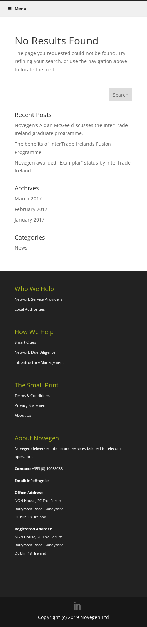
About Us (23, 415)
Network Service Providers (38, 299)
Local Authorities (30, 309)
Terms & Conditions (32, 395)
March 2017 (28, 198)
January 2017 (29, 219)
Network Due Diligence (35, 352)
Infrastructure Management (39, 362)
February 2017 (31, 209)
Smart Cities (25, 342)
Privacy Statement (31, 405)
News (21, 247)
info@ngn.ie (38, 480)
